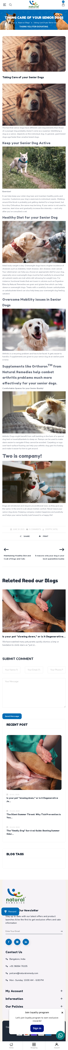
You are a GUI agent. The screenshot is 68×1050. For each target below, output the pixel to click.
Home (12, 22)
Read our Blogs (24, 22)
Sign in (37, 1028)
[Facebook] (9, 942)
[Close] (62, 1012)
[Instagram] (17, 942)
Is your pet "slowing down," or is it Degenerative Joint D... (32, 636)
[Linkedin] (26, 942)
